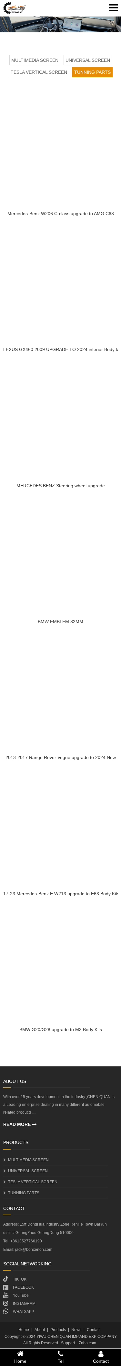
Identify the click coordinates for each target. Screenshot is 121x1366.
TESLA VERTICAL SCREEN (39, 72)
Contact (93, 1329)
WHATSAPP (23, 1311)
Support (68, 1343)
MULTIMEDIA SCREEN (34, 60)
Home (23, 1329)
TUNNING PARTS (92, 72)
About (40, 1329)
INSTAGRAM (24, 1303)
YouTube (21, 1295)
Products (58, 1329)
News (76, 1329)
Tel (61, 1361)
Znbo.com (87, 1343)
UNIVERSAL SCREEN (88, 60)
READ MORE (17, 1124)
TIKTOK (19, 1279)
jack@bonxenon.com (33, 1249)
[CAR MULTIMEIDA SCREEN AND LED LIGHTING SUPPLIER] (14, 8)
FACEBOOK (23, 1287)
